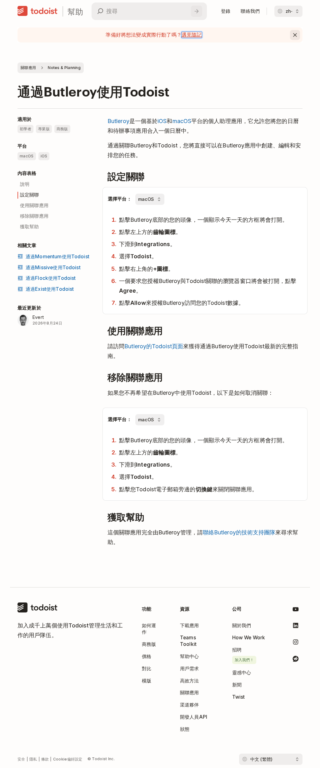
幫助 (75, 11)
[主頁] (38, 11)
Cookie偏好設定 (67, 759)
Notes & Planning (64, 67)
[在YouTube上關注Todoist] (295, 610)
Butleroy (118, 121)
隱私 (33, 759)
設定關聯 (29, 195)
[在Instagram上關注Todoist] (295, 643)
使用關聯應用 (34, 205)
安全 (21, 759)
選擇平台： (120, 199)
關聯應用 (28, 67)
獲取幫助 (29, 227)
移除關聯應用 (34, 216)
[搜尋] (196, 11)
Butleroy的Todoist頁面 (153, 346)
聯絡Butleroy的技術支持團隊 (239, 532)
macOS (181, 121)
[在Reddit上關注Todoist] (295, 660)
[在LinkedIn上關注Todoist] (295, 627)
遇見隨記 (192, 35)
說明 (24, 184)
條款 (45, 759)
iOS (162, 121)
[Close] (295, 35)
